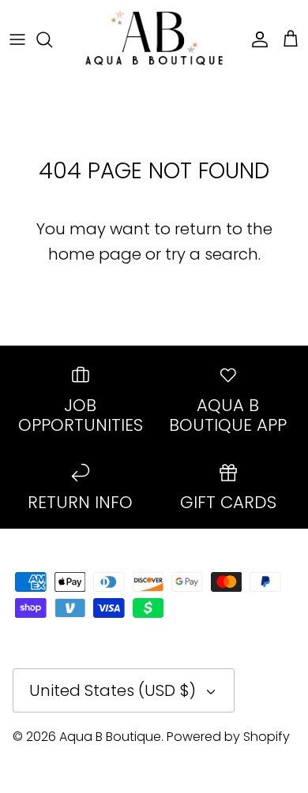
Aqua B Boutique (110, 737)
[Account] (256, 39)
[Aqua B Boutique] (154, 39)
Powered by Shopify (228, 737)
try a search (211, 254)
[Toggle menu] (17, 39)
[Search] (52, 39)
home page (94, 254)
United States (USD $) (112, 690)
